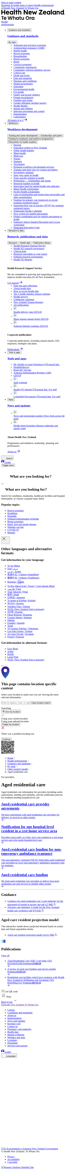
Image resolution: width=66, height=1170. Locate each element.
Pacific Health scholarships (27, 191)
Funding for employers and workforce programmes (31, 139)
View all (5, 955)
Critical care (19, 72)
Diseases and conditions (25, 81)
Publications (13, 349)
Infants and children (23, 108)
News (11, 400)
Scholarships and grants (51, 135)
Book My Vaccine (22, 370)
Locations (12, 1040)
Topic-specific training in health (29, 178)
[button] (6, 996)
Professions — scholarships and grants (32, 180)
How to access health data (26, 291)
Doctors (17, 145)
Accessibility (13, 1159)
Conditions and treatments (20, 1012)
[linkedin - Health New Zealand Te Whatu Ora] (3, 1069)
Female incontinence (23, 97)
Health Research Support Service (30, 245)
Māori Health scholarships (26, 189)
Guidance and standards (19, 30)
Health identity (21, 105)
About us (12, 451)
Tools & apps (14, 352)
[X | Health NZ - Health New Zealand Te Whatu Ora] (3, 1146)
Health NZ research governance (29, 248)
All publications (21, 305)
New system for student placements (31, 213)
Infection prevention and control (29, 111)
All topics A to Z (15, 120)
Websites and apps (16, 1037)
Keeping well (13, 1023)
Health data (25, 243)
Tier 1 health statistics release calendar (32, 294)
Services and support (17, 1045)
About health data (22, 288)
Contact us (12, 1026)
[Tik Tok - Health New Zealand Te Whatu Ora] (3, 1141)
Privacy (11, 1156)
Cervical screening (22, 64)
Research (13, 243)
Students (18, 161)
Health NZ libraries (23, 259)
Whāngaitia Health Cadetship (28, 211)
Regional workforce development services (34, 167)
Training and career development (23, 135)
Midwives (18, 156)
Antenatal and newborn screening (30, 45)
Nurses (17, 158)
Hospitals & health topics (13, 5)
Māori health (20, 153)
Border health (20, 50)
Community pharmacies (25, 67)
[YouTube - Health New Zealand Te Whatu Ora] (3, 1137)
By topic (12, 42)
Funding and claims (23, 100)
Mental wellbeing (15, 1034)
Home (10, 758)
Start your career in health (26, 175)
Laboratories (20, 117)
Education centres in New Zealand (30, 147)
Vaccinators (19, 164)
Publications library (41, 243)
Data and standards (23, 78)
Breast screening (21, 59)
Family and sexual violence (27, 94)
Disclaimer (12, 1043)
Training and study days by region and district (36, 169)
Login (7, 462)
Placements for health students (22, 142)
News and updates (16, 1021)
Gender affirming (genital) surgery (30, 103)
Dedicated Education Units (27, 227)
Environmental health (24, 89)
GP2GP (17, 375)
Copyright (12, 1162)
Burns (16, 61)
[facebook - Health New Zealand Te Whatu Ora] (3, 1060)
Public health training (24, 150)
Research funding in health (26, 183)
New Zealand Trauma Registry (28, 302)
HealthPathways (21, 367)
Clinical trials (20, 251)
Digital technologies (23, 83)
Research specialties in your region (30, 254)
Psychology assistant (23, 172)
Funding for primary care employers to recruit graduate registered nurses (36, 201)
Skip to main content (11, 2)
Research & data (16, 230)
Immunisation (20, 114)
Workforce (13, 123)
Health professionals (44, 5)
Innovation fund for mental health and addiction (37, 186)
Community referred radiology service (32, 70)
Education (18, 86)
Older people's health (17, 769)
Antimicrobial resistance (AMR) (29, 48)
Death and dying (22, 75)
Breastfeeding (20, 56)
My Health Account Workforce (29, 364)
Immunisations (14, 1018)
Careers (30, 5)
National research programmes (28, 256)
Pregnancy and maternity (19, 1029)
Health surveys (21, 296)
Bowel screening (22, 53)
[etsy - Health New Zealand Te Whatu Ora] (33, 1133)
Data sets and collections (25, 285)
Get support (13, 283)
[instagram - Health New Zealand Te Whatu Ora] (3, 1065)
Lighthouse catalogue (24, 299)
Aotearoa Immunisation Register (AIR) (32, 372)
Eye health (19, 92)
